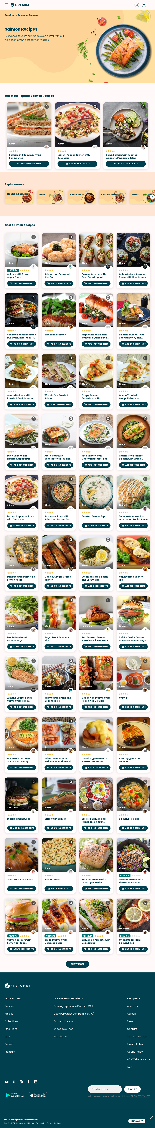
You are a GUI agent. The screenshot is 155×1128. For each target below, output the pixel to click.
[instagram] (21, 1082)
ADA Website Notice (138, 1059)
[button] (6, 5)
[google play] (15, 1095)
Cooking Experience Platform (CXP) (74, 1006)
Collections (11, 1021)
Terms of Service (137, 1036)
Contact (132, 1029)
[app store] (38, 1095)
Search (9, 1044)
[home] (20, 5)
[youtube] (6, 1082)
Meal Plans (11, 1029)
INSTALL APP (137, 1121)
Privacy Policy (135, 1044)
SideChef (10, 15)
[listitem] (17, 196)
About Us (132, 1006)
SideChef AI (60, 1036)
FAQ (129, 1067)
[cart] (144, 4)
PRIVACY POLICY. (140, 1096)
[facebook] (28, 1082)
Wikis (7, 1036)
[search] (136, 4)
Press (130, 1021)
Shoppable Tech (63, 1029)
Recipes (22, 15)
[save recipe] (46, 107)
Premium (10, 1051)
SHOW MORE (77, 964)
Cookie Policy (135, 1051)
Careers (131, 1013)
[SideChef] (17, 987)
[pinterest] (14, 1082)
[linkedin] (36, 1082)
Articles (9, 1013)
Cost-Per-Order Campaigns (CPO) (74, 1013)
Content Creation (64, 1021)
